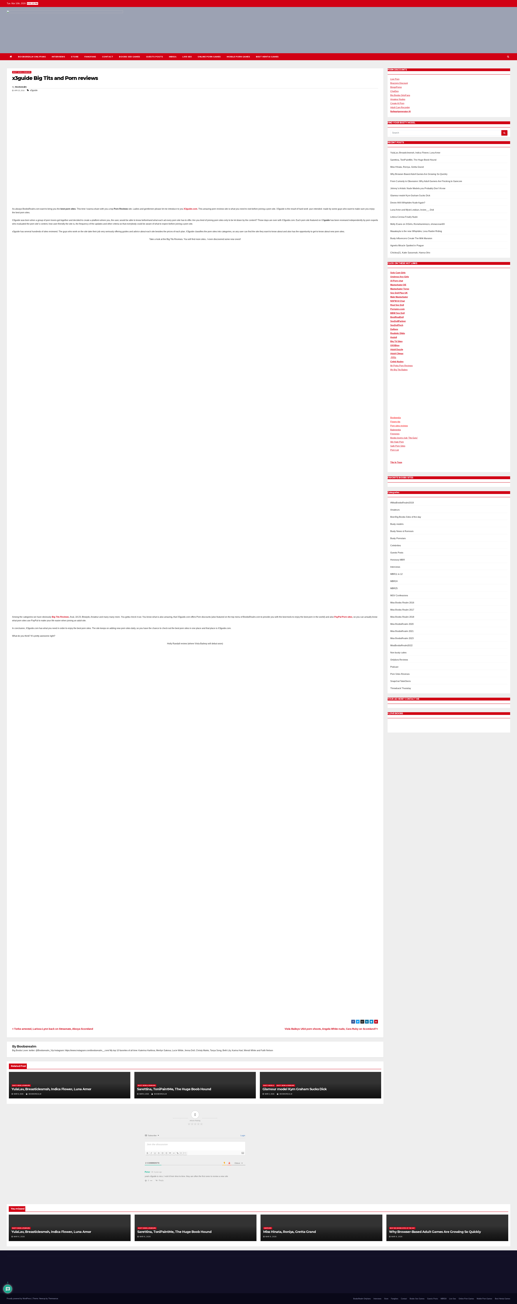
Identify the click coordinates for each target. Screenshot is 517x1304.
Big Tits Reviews (60, 617)
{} (181, 1153)
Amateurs (395, 510)
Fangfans (90, 57)
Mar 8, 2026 (19, 1237)
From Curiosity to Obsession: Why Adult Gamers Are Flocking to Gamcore (426, 181)
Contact (107, 57)
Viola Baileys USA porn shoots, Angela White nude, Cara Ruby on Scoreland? (331, 1028)
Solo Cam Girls (398, 273)
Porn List (394, 450)
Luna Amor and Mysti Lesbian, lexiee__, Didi (412, 210)
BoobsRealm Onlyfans (32, 57)
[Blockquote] (170, 1153)
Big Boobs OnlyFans (400, 95)
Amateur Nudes (397, 99)
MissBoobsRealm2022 (401, 645)
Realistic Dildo (397, 333)
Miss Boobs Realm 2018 (402, 617)
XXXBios (394, 345)
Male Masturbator (399, 297)
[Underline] (155, 1153)
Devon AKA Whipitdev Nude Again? (407, 203)
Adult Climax (396, 353)
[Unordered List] (166, 1153)
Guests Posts (154, 57)
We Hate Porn (397, 442)
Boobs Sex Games (129, 57)
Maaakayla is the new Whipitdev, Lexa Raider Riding (416, 231)
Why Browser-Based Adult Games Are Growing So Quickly (418, 174)
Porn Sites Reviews (400, 674)
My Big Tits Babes (399, 370)
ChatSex (394, 91)
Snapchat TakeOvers (400, 681)
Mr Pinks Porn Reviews (401, 366)
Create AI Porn (397, 103)
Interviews (58, 57)
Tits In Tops (396, 462)
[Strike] (159, 1153)
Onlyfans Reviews (399, 660)
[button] (508, 57)
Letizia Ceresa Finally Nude (404, 217)
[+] (184, 1153)
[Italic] (151, 1153)
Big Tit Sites (396, 341)
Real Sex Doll (397, 305)
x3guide (34, 90)
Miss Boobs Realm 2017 (402, 610)
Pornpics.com (397, 309)
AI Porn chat (396, 281)
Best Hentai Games (267, 57)
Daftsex (394, 329)
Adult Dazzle (396, 349)
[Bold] (147, 1153)
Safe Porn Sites (397, 446)
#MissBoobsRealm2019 (402, 503)
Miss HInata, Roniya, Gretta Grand (407, 167)
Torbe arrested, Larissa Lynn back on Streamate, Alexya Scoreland (53, 1028)
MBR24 (173, 57)
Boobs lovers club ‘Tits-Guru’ (404, 438)
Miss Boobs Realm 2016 (402, 603)
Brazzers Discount (399, 83)
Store (74, 57)
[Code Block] (174, 1153)
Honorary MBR (397, 560)
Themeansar (53, 1284)
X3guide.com (190, 209)
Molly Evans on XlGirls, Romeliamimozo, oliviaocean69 (417, 224)
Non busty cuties (398, 653)
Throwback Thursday (400, 688)
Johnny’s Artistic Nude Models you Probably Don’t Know (418, 188)
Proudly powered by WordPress (19, 1284)
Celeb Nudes (397, 361)
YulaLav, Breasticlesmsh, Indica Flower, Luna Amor (51, 1089)
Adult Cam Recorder (400, 107)
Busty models (268, 1085)
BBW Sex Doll (397, 313)
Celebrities (395, 546)
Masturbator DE (398, 285)
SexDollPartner (398, 321)
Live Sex (187, 57)
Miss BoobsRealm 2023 (402, 638)
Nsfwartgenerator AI (400, 111)
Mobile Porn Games (238, 57)
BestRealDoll (397, 317)
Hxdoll (393, 337)
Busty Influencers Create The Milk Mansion (411, 238)
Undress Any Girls (399, 277)
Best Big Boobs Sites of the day (405, 517)
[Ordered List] (162, 1153)
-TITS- (393, 357)
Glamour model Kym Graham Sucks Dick (295, 1089)
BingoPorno (396, 87)
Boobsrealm (21, 87)
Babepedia (395, 430)
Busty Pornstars (398, 538)
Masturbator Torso (399, 289)
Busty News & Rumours (22, 72)
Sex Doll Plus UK (399, 293)
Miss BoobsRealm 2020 (402, 624)
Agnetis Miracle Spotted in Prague (407, 245)
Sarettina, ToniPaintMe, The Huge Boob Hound (174, 1089)
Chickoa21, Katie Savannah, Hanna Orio (410, 253)
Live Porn (394, 79)
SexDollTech (396, 325)
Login (242, 1135)
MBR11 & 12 (396, 574)
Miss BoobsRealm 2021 (402, 631)
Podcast (394, 667)
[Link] (177, 1153)
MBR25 (394, 588)
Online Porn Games (209, 57)
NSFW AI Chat (397, 301)
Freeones (394, 434)
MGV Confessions (399, 595)
